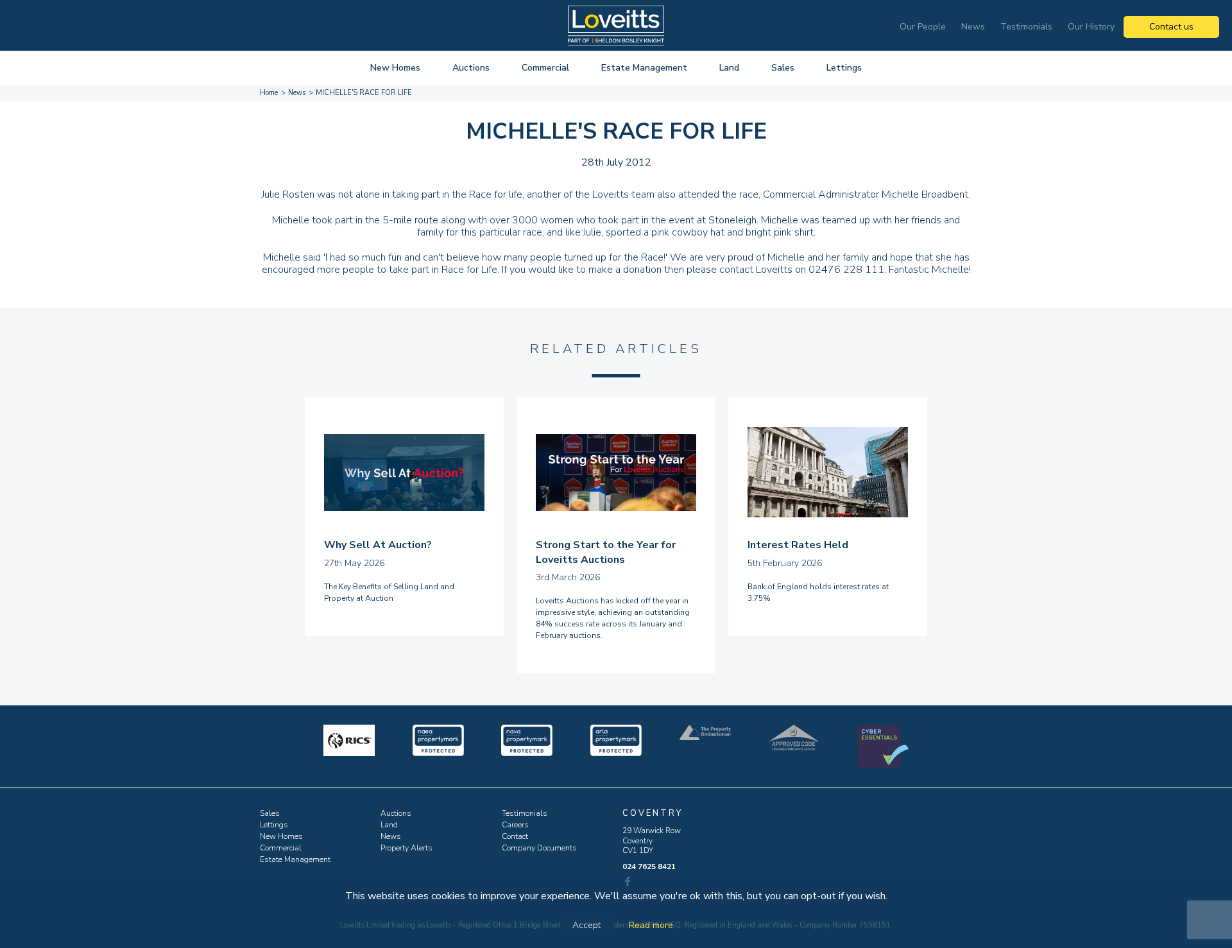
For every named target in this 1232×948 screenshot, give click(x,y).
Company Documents (539, 848)
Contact (515, 836)
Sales (782, 68)
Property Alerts (406, 848)
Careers (515, 825)
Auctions (471, 68)
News (973, 27)
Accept (586, 925)
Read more (651, 925)
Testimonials (1026, 27)
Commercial (545, 68)
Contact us (1171, 27)
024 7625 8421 (649, 866)
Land (729, 68)
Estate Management (644, 68)
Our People (923, 27)
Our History (1091, 27)
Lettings (844, 68)
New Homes (395, 68)
